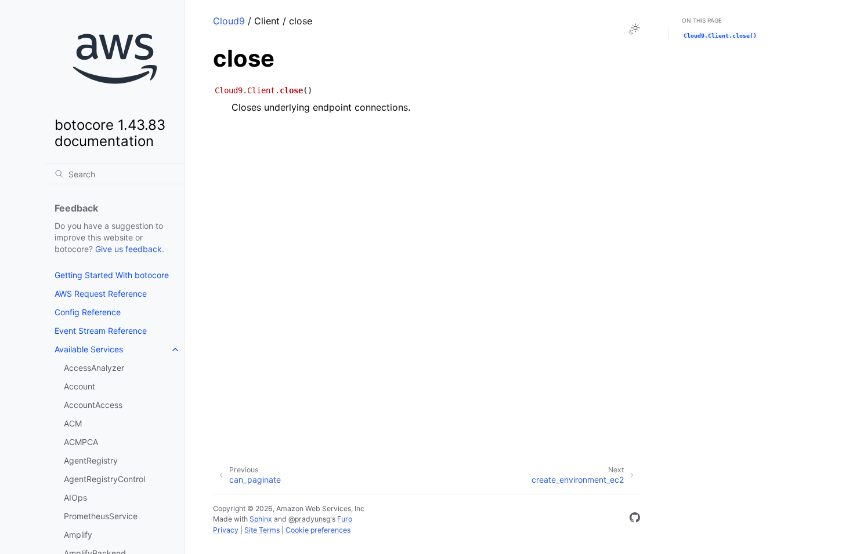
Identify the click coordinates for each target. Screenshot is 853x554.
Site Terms (262, 530)
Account (79, 386)
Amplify (78, 535)
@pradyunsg (309, 519)
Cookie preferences (317, 530)
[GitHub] (635, 519)
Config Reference (88, 312)
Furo (344, 519)
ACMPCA (81, 442)
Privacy (225, 530)
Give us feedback (128, 249)
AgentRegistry (91, 460)
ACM (73, 423)
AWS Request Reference (101, 293)
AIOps (75, 497)
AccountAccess (93, 405)
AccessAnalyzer (94, 368)
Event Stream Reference (101, 331)
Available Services (89, 349)
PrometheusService (101, 516)
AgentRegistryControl (104, 479)
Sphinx (261, 519)
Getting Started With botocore (112, 275)
